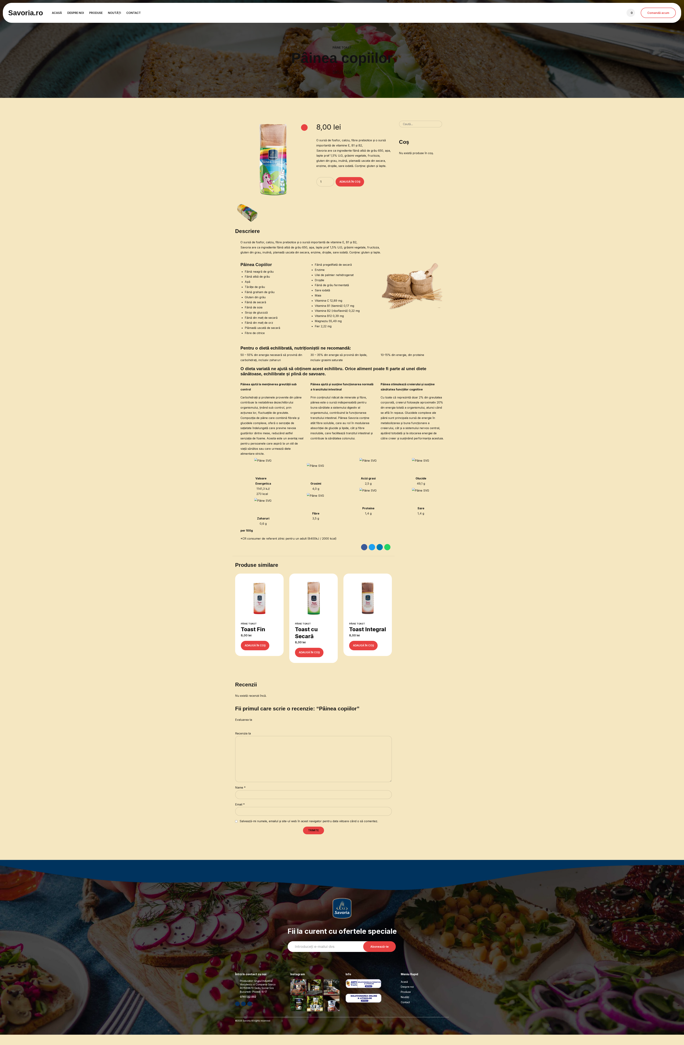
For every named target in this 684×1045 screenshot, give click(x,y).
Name (240, 787)
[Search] (445, 124)
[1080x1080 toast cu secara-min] (313, 597)
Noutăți (114, 13)
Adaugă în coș (350, 181)
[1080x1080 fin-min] (259, 597)
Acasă (57, 13)
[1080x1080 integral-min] (367, 597)
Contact (133, 13)
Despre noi (75, 13)
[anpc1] (368, 983)
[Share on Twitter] (372, 547)
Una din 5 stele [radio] (236, 725)
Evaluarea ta (243, 719)
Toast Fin (253, 629)
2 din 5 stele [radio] (238, 725)
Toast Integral (367, 629)
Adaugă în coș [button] (255, 645)
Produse (96, 13)
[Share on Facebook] (364, 547)
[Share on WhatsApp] (387, 547)
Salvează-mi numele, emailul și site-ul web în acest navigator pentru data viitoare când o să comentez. (309, 821)
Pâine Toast (342, 47)
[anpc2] (368, 998)
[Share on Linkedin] (380, 547)
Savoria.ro (25, 13)
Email (240, 804)
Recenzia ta (243, 733)
